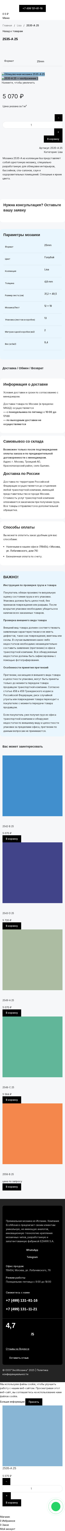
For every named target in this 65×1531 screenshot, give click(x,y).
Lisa (19, 25)
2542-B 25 (8, 826)
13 (45, 318)
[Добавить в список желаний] (58, 49)
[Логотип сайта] (11, 2)
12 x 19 (48, 305)
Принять (34, 1401)
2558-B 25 (8, 1174)
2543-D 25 (8, 913)
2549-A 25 (8, 1000)
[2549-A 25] (32, 959)
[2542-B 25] (32, 785)
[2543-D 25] (32, 872)
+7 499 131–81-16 (32, 8)
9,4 (46, 342)
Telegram (32, 1257)
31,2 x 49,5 (50, 293)
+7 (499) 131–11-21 (21, 1309)
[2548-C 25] (32, 1046)
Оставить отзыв (18, 1357)
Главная (7, 25)
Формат (9, 60)
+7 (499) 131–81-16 (22, 1300)
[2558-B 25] (32, 1133)
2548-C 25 (8, 1087)
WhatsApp (32, 1250)
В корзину (53, 139)
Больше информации (12, 1401)
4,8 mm (48, 281)
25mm (48, 245)
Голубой (49, 257)
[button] (11, 838)
